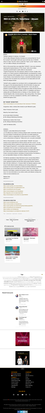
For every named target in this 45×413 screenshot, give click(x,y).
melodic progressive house (28, 283)
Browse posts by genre (22, 8)
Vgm (29, 286)
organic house (14, 213)
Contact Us (28, 387)
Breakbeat (15, 277)
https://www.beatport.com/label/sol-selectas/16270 (16, 211)
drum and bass (6, 278)
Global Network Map (15, 380)
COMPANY (28, 372)
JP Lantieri (21, 297)
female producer (18, 280)
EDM (12, 278)
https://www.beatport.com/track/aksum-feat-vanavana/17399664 (19, 103)
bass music (12, 277)
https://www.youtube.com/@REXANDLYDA (13, 187)
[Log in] (43, 1)
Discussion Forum (15, 378)
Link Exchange (14, 383)
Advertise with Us (29, 375)
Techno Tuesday (16, 286)
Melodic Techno (37, 283)
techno (11, 286)
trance (21, 286)
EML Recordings (31, 278)
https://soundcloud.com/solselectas (12, 207)
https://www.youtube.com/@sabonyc (12, 204)
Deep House (27, 277)
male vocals (39, 281)
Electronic (16, 278)
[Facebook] (25, 11)
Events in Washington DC (8, 280)
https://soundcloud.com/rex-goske (12, 189)
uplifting (26, 286)
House (5, 16)
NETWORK (14, 372)
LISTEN (21, 4)
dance (23, 277)
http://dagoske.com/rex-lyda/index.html (13, 193)
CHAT (26, 4)
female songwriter (29, 280)
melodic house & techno (17, 283)
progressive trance (27, 285)
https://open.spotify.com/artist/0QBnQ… (13, 186)
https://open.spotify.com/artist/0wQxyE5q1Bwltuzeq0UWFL (18, 205)
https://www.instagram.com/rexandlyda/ (13, 191)
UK (24, 286)
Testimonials (28, 380)
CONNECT (23, 6)
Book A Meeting (29, 385)
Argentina (4, 277)
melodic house (8, 213)
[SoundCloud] (20, 11)
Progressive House (16, 285)
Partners (27, 378)
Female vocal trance (15, 282)
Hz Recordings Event (23, 306)
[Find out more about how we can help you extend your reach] (22, 345)
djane (41, 277)
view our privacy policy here (25, 409)
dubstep (10, 278)
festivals (23, 281)
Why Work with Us (30, 382)
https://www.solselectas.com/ (10, 202)
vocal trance (33, 286)
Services (27, 374)
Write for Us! (28, 383)
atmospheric (8, 277)
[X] (27, 11)
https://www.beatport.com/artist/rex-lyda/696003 (15, 194)
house (29, 281)
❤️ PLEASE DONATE (16, 374)
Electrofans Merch (17, 375)
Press (27, 377)
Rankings (13, 387)
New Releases (11, 16)
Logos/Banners (14, 385)
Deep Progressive (35, 277)
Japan (32, 281)
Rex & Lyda (20, 213)
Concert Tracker (14, 382)
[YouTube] (22, 11)
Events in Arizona (38, 278)
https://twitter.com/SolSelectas (11, 209)
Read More (22, 313)
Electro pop (25, 278)
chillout (19, 277)
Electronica (21, 278)
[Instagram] (17, 11)
